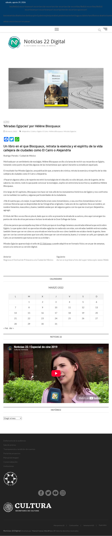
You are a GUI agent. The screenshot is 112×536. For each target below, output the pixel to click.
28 (15, 324)
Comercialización (10, 462)
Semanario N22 (88, 525)
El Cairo (45, 131)
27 (96, 318)
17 (56, 313)
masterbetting (71, 15)
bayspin (32, 15)
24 (56, 318)
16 (42, 313)
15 (29, 313)
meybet (46, 15)
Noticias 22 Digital (44, 41)
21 (15, 318)
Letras (6, 121)
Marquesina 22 (59, 525)
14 (15, 313)
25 (69, 318)
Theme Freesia (37, 531)
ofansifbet (91, 15)
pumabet (54, 15)
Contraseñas (74, 525)
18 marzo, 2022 (11, 131)
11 (69, 307)
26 (83, 318)
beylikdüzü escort (17, 6)
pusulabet (82, 15)
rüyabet (39, 15)
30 (42, 324)
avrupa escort (80, 9)
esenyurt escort (32, 6)
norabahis (100, 15)
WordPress (48, 531)
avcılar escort (46, 6)
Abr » (11, 328)
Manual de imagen (11, 457)
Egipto (39, 131)
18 (69, 313)
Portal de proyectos (11, 453)
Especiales (103, 525)
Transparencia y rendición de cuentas (19, 449)
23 (42, 318)
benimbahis (8, 15)
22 (29, 318)
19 (83, 313)
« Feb (5, 328)
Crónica (33, 131)
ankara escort (9, 21)
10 (56, 307)
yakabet (61, 15)
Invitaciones (8, 466)
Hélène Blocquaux (56, 131)
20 (96, 313)
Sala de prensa (9, 445)
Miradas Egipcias (70, 131)
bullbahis (18, 15)
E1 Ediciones (45, 243)
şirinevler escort (66, 9)
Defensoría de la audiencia (14, 440)
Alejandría (26, 131)
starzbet (25, 15)
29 (29, 324)
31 (56, 324)
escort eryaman (23, 21)
